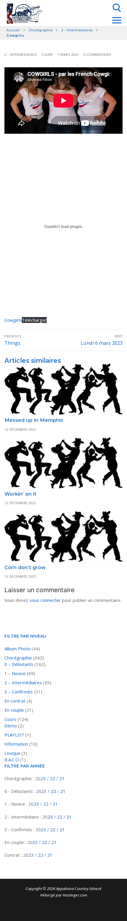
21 (62, 778)
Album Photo (17, 648)
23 (43, 778)
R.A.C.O (11, 759)
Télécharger (34, 320)
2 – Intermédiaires (23, 682)
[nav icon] (116, 20)
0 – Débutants (18, 664)
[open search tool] (117, 8)
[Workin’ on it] (63, 463)
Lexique (12, 753)
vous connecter (45, 600)
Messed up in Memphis (33, 420)
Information (16, 744)
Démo (10, 726)
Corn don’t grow (24, 567)
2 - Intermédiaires (77, 30)
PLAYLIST (14, 735)
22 (53, 778)
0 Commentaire (97, 54)
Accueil (13, 30)
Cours (10, 719)
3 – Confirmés (18, 692)
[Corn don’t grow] (63, 536)
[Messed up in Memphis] (63, 389)
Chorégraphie (40, 30)
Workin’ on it (20, 494)
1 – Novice (15, 673)
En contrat (14, 701)
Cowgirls (13, 320)
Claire (47, 54)
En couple (14, 710)
